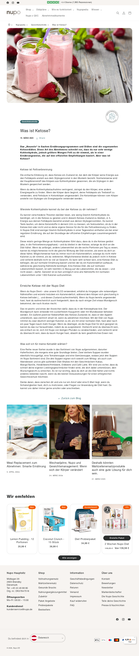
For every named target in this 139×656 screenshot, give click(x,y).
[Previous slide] (10, 443)
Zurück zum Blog (71, 398)
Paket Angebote (46, 601)
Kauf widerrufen (78, 601)
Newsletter (107, 588)
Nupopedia (20, 25)
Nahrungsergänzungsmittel (52, 592)
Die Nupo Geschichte (113, 597)
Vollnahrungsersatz (48, 579)
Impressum (76, 597)
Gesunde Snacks (47, 588)
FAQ (72, 606)
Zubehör (42, 597)
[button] (29, 10)
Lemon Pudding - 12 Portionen (22, 541)
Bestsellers (44, 610)
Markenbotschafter (111, 592)
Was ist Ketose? (59, 25)
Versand (74, 592)
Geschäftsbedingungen (82, 579)
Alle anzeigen (69, 558)
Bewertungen (109, 584)
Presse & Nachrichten (113, 606)
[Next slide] (128, 443)
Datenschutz (76, 584)
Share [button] (42, 138)
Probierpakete (45, 606)
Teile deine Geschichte (114, 601)
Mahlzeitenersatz (47, 584)
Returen (74, 588)
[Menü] (134, 638)
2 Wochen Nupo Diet (117, 544)
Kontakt (106, 579)
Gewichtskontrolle (39, 25)
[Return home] (9, 25)
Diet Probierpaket (85, 539)
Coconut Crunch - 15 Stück (53, 541)
